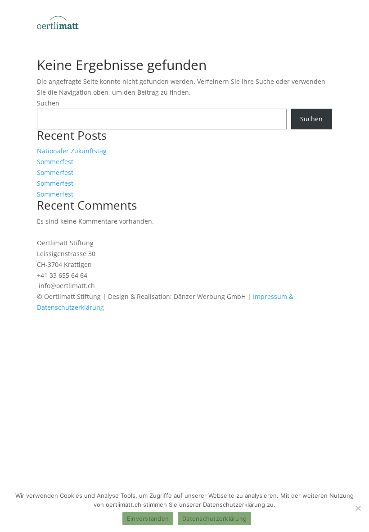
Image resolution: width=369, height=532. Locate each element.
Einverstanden (148, 518)
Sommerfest (55, 161)
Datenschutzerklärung (214, 518)
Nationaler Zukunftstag (72, 151)
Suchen (48, 103)
